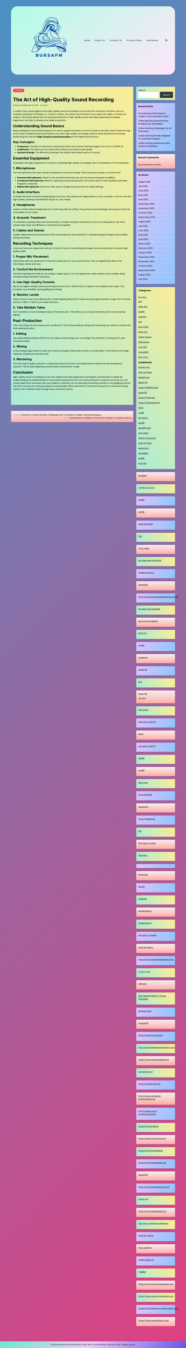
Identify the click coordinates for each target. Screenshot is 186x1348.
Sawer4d (142, 669)
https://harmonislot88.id (150, 1150)
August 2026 (144, 181)
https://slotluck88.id (148, 1126)
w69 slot (142, 983)
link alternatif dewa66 (149, 609)
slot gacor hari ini (146, 746)
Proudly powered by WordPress (65, 1344)
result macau (144, 337)
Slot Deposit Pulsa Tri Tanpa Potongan (152, 997)
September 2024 (146, 270)
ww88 (141, 412)
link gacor (143, 417)
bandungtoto (144, 911)
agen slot (143, 306)
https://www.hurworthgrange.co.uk (155, 1284)
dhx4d (141, 886)
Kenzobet (143, 874)
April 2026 (143, 199)
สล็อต (140, 407)
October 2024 (145, 265)
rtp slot (142, 698)
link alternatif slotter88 (149, 560)
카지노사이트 (144, 971)
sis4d (140, 734)
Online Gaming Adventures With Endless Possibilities (154, 145)
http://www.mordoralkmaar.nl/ (154, 1187)
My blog (18, 90)
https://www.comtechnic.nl (152, 1138)
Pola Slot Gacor (146, 1235)
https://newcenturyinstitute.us (153, 1059)
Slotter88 (143, 584)
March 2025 (144, 243)
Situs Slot (142, 855)
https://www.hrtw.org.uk (150, 1035)
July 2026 (143, 186)
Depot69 (142, 694)
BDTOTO (142, 633)
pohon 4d (143, 1199)
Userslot (142, 316)
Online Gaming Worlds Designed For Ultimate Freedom (154, 137)
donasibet (143, 453)
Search (141, 90)
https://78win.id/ (146, 397)
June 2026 (143, 190)
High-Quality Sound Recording (53, 136)
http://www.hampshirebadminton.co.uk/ (158, 596)
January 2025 (145, 252)
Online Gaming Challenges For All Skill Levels (154, 130)
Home (87, 40)
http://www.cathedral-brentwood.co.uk (149, 1098)
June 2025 (143, 230)
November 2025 (146, 208)
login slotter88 (145, 524)
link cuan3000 (145, 794)
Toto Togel (143, 548)
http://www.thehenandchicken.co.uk (156, 1047)
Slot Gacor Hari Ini (147, 721)
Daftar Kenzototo (147, 438)
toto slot (142, 463)
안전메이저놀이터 (146, 487)
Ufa (140, 536)
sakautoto (143, 806)
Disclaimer (152, 40)
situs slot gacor (145, 947)
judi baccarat (144, 1011)
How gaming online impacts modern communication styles (153, 115)
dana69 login (144, 428)
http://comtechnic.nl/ (149, 1083)
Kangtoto (143, 657)
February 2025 (145, 248)
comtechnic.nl (145, 1071)
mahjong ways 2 (146, 572)
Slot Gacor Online (147, 843)
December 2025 (146, 203)
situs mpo (143, 782)
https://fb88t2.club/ (148, 387)
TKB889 (142, 1272)
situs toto (143, 332)
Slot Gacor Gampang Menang (153, 1223)
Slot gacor (143, 709)
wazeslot (142, 898)
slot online (143, 326)
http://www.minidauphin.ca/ (152, 1162)
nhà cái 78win (145, 372)
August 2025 (144, 221)
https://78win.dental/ (149, 402)
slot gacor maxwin (147, 935)
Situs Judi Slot (145, 1247)
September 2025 (146, 217)
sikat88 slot (144, 377)
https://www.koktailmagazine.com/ (156, 959)
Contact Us (115, 40)
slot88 (141, 311)
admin (45, 105)
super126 (142, 392)
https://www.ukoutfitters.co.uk (153, 1320)
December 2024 (146, 257)
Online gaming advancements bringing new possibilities (153, 122)
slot (140, 301)
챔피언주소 (143, 357)
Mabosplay (143, 342)
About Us (100, 40)
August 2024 (144, 274)
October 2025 (145, 212)
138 (139, 831)
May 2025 (143, 234)
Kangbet (142, 475)
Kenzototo (143, 448)
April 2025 (143, 239)
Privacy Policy (134, 40)
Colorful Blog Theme (103, 1344)
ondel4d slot (145, 362)
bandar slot (144, 367)
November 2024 (146, 261)
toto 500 (142, 347)
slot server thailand (148, 621)
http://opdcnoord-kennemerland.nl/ (147, 1113)
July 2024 (143, 279)
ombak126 (143, 352)
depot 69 (142, 382)
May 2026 (143, 195)
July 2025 (143, 226)
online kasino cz (146, 1259)
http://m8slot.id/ (146, 819)
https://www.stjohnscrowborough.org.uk (158, 1308)
